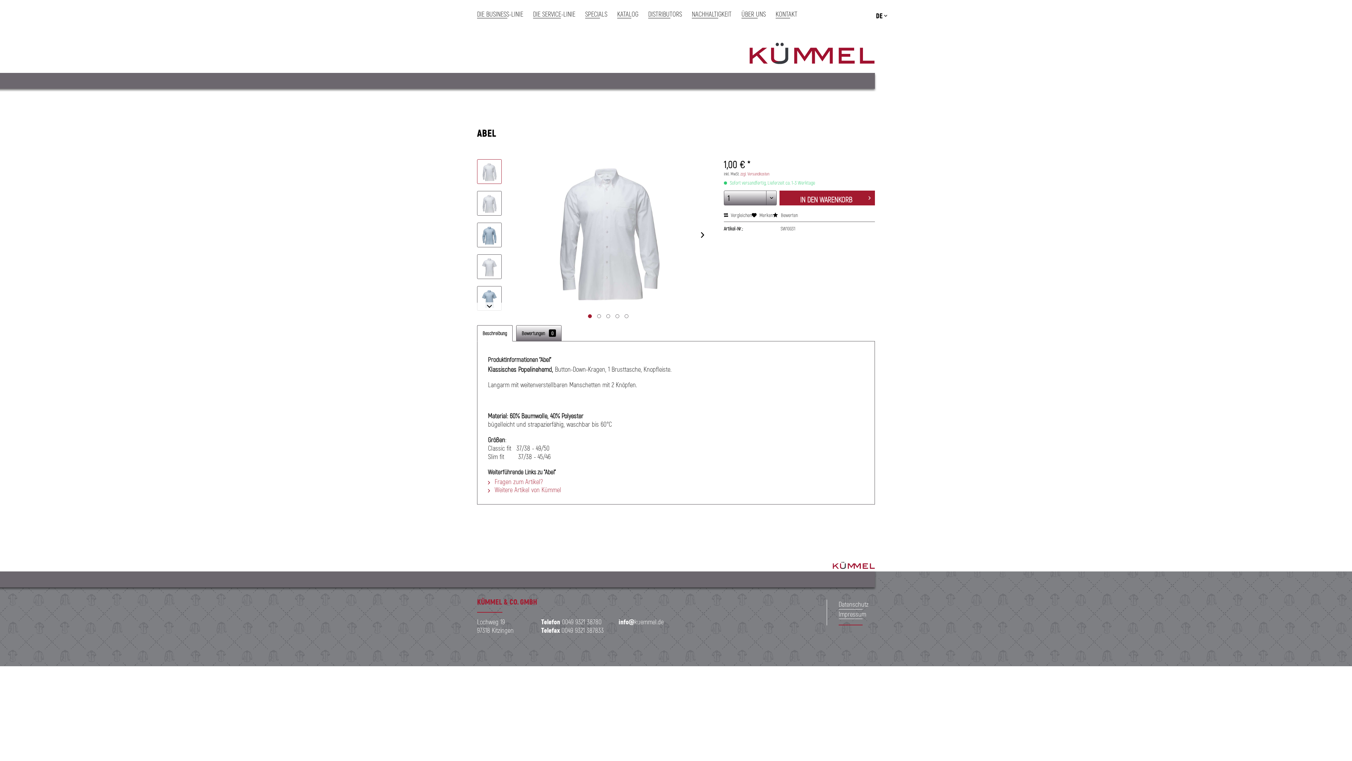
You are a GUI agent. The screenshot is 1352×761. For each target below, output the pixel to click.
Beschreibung (495, 333)
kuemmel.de (641, 622)
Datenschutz (854, 604)
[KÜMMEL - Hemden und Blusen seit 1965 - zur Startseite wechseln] (812, 54)
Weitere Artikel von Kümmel (527, 489)
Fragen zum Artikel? (518, 481)
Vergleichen (741, 215)
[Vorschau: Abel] (489, 171)
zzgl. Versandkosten (754, 173)
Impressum (852, 614)
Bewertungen (537, 333)
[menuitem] (502, 14)
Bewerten (789, 215)
